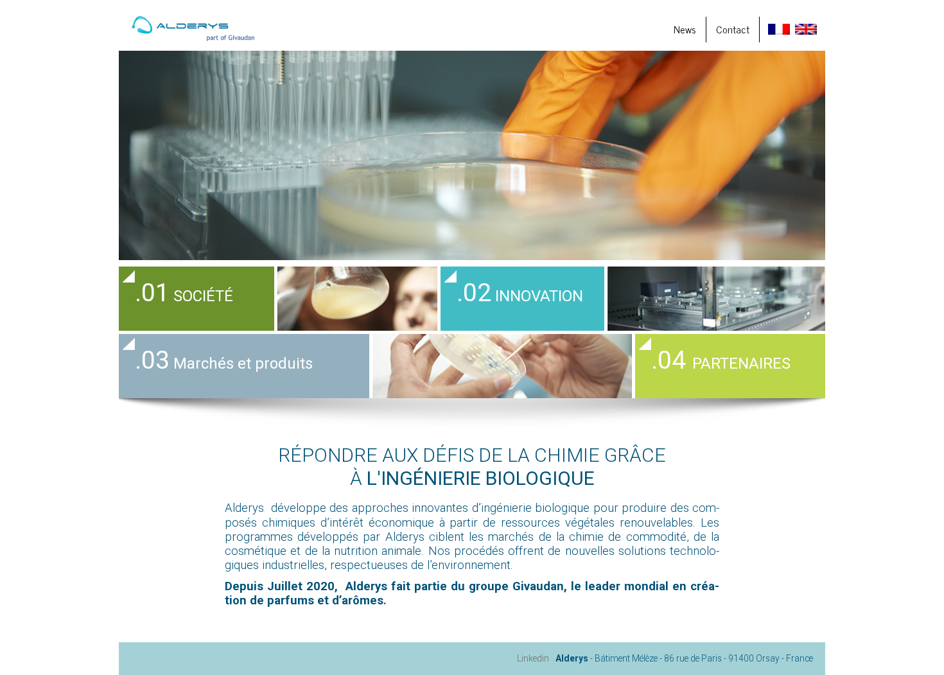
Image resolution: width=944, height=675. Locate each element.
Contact (732, 29)
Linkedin (533, 658)
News (685, 29)
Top (913, 644)
